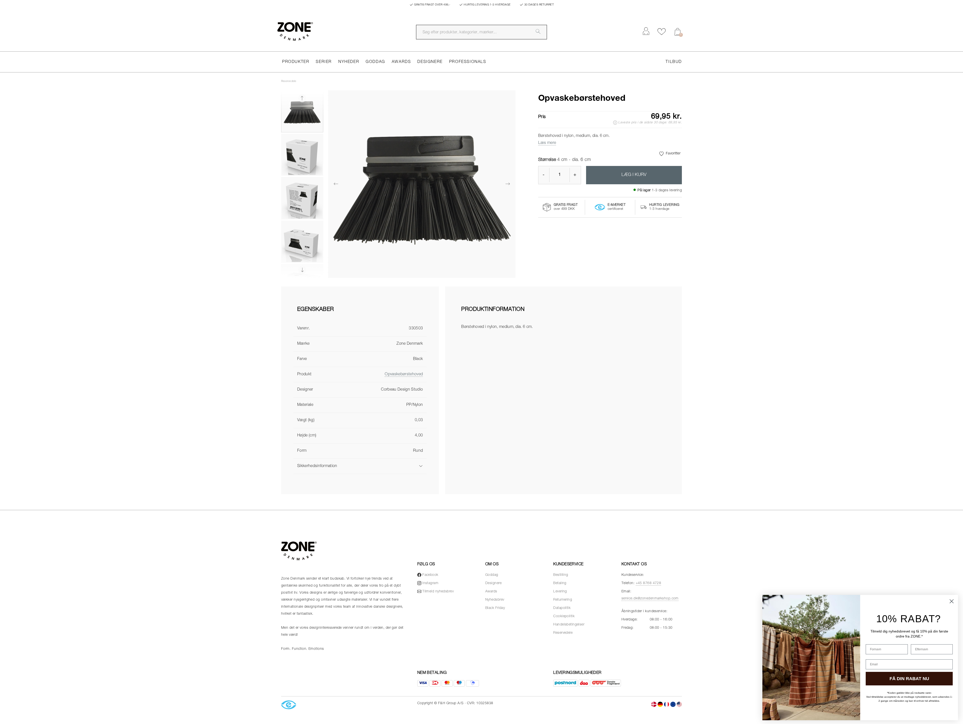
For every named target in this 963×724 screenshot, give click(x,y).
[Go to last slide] (302, 98)
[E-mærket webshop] (288, 705)
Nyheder (348, 62)
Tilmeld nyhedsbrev (438, 591)
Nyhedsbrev (494, 600)
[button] (302, 111)
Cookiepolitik (564, 616)
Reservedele (288, 81)
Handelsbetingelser (568, 624)
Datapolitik (562, 608)
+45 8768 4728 (648, 583)
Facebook (430, 575)
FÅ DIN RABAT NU (909, 678)
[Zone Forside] (295, 31)
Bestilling (560, 575)
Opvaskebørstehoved (404, 375)
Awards (401, 62)
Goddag (375, 62)
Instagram (430, 583)
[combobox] (481, 32)
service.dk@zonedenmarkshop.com (650, 598)
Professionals (467, 62)
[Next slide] (302, 270)
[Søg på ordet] (538, 31)
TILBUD (674, 62)
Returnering (562, 600)
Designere (429, 62)
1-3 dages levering (667, 190)
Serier (324, 62)
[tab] (360, 314)
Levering (560, 591)
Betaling (560, 583)
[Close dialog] (951, 601)
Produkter (295, 62)
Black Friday (495, 608)
